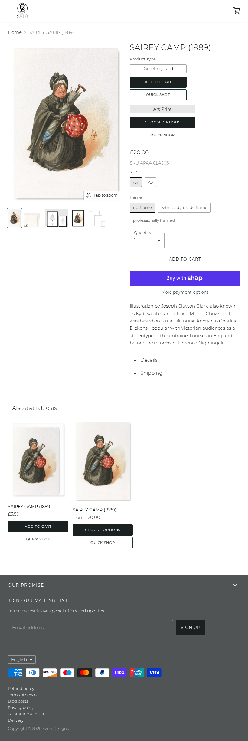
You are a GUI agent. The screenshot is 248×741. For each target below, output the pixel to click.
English (19, 659)
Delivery (15, 720)
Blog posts (18, 701)
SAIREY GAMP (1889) (30, 506)
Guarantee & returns (27, 713)
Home (15, 32)
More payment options (185, 292)
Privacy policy (21, 707)
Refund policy (21, 688)
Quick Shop (158, 95)
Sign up (191, 627)
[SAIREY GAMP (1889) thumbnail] (14, 218)
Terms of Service (23, 694)
